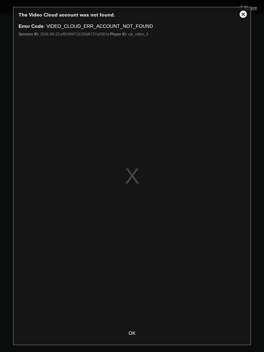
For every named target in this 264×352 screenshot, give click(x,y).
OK (132, 333)
